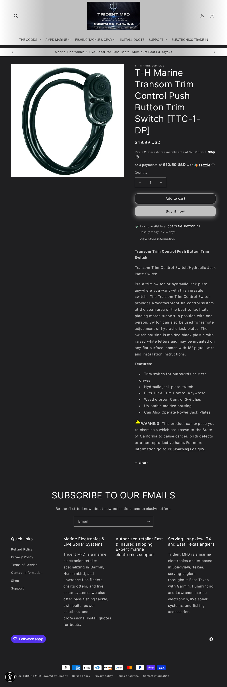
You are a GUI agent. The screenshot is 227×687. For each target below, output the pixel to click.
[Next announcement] (214, 52)
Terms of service (128, 675)
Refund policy (81, 675)
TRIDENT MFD (32, 675)
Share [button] (143, 463)
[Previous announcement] (13, 52)
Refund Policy (22, 549)
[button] (16, 16)
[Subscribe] (148, 521)
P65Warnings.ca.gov (186, 449)
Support (17, 588)
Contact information (156, 675)
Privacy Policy (22, 557)
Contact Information (26, 572)
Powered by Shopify (55, 675)
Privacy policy (103, 675)
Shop (15, 580)
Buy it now (175, 211)
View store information (157, 239)
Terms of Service (24, 565)
